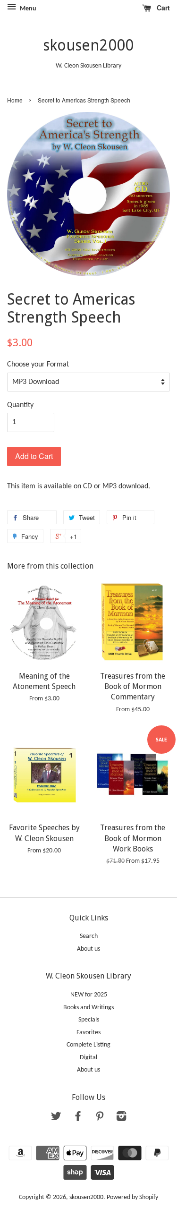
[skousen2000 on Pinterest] (99, 1118)
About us (88, 949)
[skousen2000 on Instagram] (121, 1118)
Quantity (20, 405)
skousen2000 (88, 45)
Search (89, 936)
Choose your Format (38, 364)
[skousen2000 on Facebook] (78, 1118)
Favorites (88, 1033)
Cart (162, 7)
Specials (88, 1020)
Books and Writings (88, 1007)
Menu (27, 8)
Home (15, 100)
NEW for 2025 (88, 995)
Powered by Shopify (132, 1197)
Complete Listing (88, 1045)
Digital (88, 1058)
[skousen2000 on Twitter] (56, 1118)
